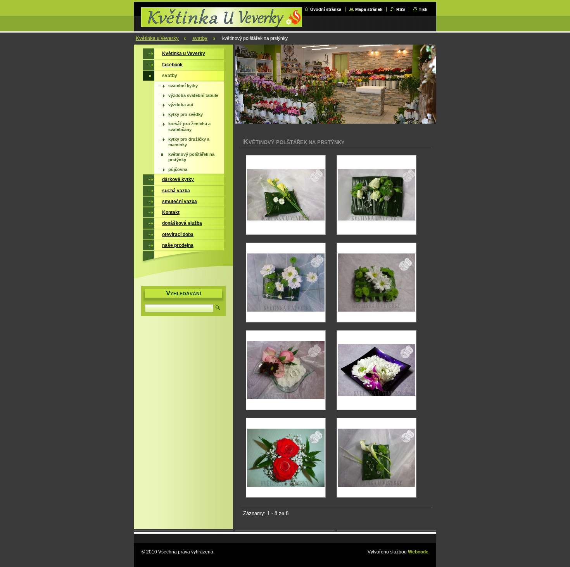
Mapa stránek (368, 9)
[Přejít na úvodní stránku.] (222, 24)
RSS (400, 9)
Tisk (423, 9)
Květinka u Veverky (157, 38)
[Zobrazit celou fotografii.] (286, 195)
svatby (199, 38)
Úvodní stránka (325, 9)
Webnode (418, 552)
